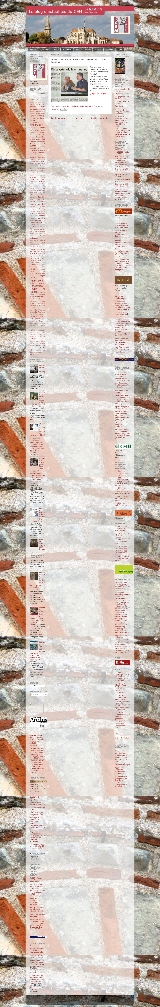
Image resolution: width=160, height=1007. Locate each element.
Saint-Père (37, 312)
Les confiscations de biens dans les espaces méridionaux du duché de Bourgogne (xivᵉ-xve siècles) (122, 93)
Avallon (43, 130)
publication (33, 278)
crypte (32, 179)
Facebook (109, 50)
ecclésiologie (41, 184)
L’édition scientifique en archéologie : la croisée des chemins (122, 225)
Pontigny (32, 271)
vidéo (32, 350)
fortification (33, 204)
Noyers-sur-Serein (35, 256)
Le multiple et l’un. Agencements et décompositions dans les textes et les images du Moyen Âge (37, 980)
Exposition (41, 197)
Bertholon (32, 139)
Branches (33, 141)
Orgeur (37, 258)
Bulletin (88, 50)
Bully (43, 143)
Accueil (33, 50)
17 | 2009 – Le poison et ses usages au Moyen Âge (122, 473)
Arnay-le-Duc (34, 128)
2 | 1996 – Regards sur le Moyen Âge (122, 504)
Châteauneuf (41, 168)
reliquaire (42, 283)
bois (43, 139)
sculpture (33, 330)
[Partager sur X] (63, 109)
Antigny (43, 113)
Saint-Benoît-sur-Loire (36, 299)
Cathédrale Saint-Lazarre (37, 159)
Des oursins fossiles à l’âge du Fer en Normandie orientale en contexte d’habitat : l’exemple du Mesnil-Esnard (122, 434)
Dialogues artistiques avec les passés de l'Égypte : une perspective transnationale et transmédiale (122, 768)
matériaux (34, 238)
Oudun (42, 258)
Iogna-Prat (41, 218)
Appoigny (33, 116)
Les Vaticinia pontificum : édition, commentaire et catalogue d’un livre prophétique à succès (122, 121)
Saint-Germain (41, 303)
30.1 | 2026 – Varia (122, 152)
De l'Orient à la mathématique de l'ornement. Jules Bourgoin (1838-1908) (121, 757)
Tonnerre (32, 341)
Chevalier (33, 170)
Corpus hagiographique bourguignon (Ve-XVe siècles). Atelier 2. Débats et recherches (37, 836)
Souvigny (39, 336)
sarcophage (34, 328)
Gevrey (43, 211)
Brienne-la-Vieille (40, 141)
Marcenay (42, 235)
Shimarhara (33, 334)
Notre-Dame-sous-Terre (37, 253)
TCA (31, 339)
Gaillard (42, 207)
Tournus (32, 345)
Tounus (38, 341)
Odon (43, 256)
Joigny (31, 220)
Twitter (119, 50)
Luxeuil (36, 231)
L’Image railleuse (121, 751)
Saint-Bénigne (40, 297)
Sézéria (43, 332)
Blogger (84, 1001)
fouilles (41, 204)
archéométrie (61, 106)
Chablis (43, 163)
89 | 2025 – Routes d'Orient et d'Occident (122, 535)
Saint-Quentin (35, 319)
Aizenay (32, 113)
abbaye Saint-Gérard (37, 104)
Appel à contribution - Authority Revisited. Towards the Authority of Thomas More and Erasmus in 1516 (37, 889)
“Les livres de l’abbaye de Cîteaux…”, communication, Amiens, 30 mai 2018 (37, 801)
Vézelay (42, 348)
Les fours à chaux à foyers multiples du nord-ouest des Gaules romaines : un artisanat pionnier (122, 376)
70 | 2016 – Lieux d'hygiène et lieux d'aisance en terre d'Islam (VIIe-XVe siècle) (121, 550)
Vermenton (33, 348)
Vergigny (38, 345)
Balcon (32, 132)
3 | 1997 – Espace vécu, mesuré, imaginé (121, 498)
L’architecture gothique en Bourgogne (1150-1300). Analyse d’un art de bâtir (122, 110)
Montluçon (42, 247)
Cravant (43, 177)
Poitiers (43, 269)
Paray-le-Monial (34, 262)
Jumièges (38, 220)
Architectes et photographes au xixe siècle (121, 785)
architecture (36, 125)
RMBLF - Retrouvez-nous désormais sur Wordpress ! (37, 880)
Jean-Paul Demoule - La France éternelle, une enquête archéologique (122, 350)
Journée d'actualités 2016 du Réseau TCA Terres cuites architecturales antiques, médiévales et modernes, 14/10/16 (37, 766)
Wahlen (32, 354)
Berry (43, 137)
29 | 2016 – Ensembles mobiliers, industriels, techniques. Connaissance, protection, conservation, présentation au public (122, 719)
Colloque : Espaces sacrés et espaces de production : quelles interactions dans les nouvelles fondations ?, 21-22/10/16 (37, 753)
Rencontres (67, 50)
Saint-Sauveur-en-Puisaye (90, 106)
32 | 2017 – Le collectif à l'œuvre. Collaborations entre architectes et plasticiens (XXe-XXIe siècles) (122, 688)
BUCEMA (33, 143)
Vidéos (78, 50)
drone (31, 184)
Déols (35, 182)
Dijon (40, 182)
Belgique (39, 137)
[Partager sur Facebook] (65, 109)
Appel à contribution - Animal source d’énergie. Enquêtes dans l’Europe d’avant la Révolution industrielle (37, 912)
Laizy (37, 224)
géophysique (33, 209)
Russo (32, 297)
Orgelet (32, 258)
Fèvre (31, 199)
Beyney (38, 139)
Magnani (42, 231)
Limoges (36, 229)
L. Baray (33, 732)
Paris (44, 262)
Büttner (33, 146)
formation (41, 201)
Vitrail (43, 350)
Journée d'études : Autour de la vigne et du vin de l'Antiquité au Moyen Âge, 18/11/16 (37, 739)
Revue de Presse (73, 106)
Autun (31, 130)
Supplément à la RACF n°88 (121, 335)
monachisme (34, 245)
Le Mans (33, 227)
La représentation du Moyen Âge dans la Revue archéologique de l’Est (122, 254)
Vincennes (38, 350)
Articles (35, 694)
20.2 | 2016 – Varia (122, 179)
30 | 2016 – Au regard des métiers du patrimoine (122, 707)
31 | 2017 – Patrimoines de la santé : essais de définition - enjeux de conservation (122, 699)
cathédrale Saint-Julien (37, 157)
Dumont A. (33, 746)
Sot (35, 336)
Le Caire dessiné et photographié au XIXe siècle (122, 778)
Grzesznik (37, 213)
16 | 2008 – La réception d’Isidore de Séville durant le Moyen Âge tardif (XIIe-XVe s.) (122, 481)
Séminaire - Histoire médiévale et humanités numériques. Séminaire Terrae (37, 900)
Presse (56, 50)
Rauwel (32, 283)
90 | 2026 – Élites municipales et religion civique (121, 528)
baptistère (42, 132)
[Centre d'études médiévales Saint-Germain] (37, 712)
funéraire (32, 207)
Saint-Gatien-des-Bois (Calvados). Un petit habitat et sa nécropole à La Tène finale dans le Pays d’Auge (122, 387)
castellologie (34, 148)
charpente (33, 166)
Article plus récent (60, 118)
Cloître (43, 170)
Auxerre (37, 130)
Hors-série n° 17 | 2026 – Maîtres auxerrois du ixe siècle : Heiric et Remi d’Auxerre (121, 160)
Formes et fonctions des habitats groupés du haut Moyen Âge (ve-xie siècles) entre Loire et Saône (122, 132)
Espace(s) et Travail (37, 971)
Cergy (38, 163)
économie (32, 186)
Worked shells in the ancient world (37, 989)
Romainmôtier (41, 294)
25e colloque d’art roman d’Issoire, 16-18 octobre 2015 (37, 846)
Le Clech (42, 224)
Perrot (38, 264)
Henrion (42, 216)
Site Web (98, 50)
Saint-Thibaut (33, 323)
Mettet (43, 242)
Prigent (42, 276)
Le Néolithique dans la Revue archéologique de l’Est (122, 233)
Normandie (42, 251)
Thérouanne (36, 339)
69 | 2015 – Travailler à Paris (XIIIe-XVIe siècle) (122, 558)
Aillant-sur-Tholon (40, 111)
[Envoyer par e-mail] (61, 109)
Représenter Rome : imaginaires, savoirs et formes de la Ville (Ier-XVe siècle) (37, 963)
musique (36, 251)
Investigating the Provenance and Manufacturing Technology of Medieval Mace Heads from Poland (122, 627)
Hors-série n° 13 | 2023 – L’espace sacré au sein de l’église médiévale (121, 172)
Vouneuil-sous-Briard (35, 352)
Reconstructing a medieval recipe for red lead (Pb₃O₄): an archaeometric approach (122, 586)
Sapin (43, 325)
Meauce (32, 242)
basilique (32, 134)
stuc (44, 337)
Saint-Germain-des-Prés (37, 305)
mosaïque (33, 249)
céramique (33, 163)
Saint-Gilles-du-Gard (35, 308)
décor (37, 179)
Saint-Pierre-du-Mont (36, 316)
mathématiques (34, 240)
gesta (38, 211)
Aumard (42, 128)
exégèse (32, 197)
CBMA (43, 161)
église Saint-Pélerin (37, 195)
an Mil (38, 113)
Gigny (31, 213)
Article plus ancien (100, 118)
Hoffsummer (33, 218)
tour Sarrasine (41, 343)
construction (33, 177)
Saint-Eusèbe (33, 301)
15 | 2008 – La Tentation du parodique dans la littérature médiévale (122, 491)
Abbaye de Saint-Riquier (37, 102)
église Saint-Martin (40, 192)
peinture (33, 265)
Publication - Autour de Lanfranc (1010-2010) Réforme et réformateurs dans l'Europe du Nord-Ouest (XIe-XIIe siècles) (37, 925)
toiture (43, 339)
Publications (44, 50)
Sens (37, 332)
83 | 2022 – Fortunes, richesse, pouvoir (122, 541)
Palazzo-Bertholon (35, 260)
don (44, 181)
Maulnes (42, 240)
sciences (42, 328)
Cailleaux (42, 146)
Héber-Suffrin (33, 216)
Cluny (32, 173)
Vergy (43, 345)
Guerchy (42, 213)
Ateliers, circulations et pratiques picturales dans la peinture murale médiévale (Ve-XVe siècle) (37, 953)
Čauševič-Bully (34, 161)
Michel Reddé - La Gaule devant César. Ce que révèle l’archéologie (122, 341)
